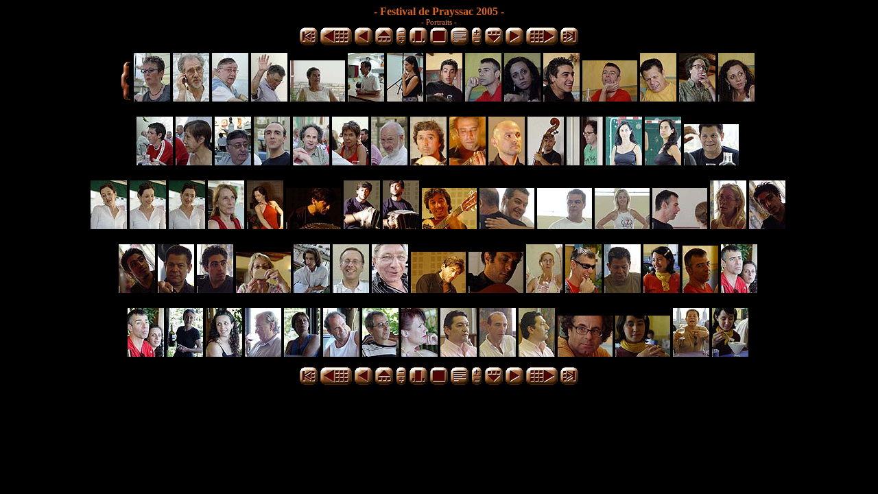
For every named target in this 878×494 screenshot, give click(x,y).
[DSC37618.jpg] (449, 225)
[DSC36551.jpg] (366, 98)
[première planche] (308, 43)
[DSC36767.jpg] (736, 98)
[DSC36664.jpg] (444, 98)
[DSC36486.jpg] (317, 98)
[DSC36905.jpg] (350, 161)
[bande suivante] (494, 43)
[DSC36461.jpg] (152, 98)
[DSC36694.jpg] (483, 98)
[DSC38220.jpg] (458, 353)
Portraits (440, 22)
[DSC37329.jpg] (711, 161)
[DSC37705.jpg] (506, 225)
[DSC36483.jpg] (269, 98)
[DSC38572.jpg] (730, 353)
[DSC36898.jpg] (233, 161)
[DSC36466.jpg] (191, 98)
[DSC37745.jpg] (767, 225)
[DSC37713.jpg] (622, 225)
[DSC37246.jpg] (585, 161)
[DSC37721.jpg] (679, 225)
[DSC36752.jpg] (697, 98)
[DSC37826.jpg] (390, 289)
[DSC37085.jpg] (467, 161)
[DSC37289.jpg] (663, 161)
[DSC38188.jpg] (419, 353)
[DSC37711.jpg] (564, 225)
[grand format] (439, 43)
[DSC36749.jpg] (609, 98)
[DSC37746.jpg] (137, 289)
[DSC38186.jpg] (341, 353)
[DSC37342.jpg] (226, 225)
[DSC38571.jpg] (691, 353)
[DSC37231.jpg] (545, 161)
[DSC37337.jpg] (109, 225)
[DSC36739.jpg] (561, 98)
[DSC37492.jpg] (401, 225)
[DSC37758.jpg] (215, 289)
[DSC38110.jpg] (700, 289)
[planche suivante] (542, 43)
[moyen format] (418, 43)
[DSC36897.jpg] (194, 161)
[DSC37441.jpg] (313, 225)
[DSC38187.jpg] (380, 353)
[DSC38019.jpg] (495, 289)
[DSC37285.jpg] (624, 161)
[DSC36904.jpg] (311, 161)
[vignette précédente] (363, 43)
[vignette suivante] (514, 43)
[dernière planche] (569, 43)
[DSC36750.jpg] (658, 98)
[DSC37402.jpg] (265, 225)
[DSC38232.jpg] (537, 353)
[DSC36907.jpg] (389, 161)
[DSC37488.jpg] (362, 225)
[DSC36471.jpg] (230, 98)
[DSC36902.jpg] (272, 161)
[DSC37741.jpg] (728, 225)
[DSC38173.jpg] (146, 353)
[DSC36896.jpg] (155, 161)
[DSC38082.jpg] (583, 289)
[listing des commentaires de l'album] (459, 43)
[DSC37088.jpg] (506, 161)
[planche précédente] (336, 43)
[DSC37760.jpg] (263, 289)
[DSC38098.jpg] (661, 289)
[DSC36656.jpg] (405, 98)
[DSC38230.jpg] (497, 353)
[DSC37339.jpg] (187, 225)
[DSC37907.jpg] (438, 289)
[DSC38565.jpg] (642, 353)
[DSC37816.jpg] (351, 289)
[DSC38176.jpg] (185, 353)
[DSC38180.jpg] (224, 353)
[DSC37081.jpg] (428, 161)
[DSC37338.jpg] (148, 225)
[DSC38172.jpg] (739, 289)
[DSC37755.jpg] (176, 289)
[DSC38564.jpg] (585, 353)
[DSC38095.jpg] (622, 289)
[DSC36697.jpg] (522, 98)
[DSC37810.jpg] (312, 289)
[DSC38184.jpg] (263, 353)
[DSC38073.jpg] (544, 289)
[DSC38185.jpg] (302, 353)
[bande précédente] (384, 43)
